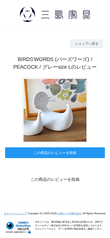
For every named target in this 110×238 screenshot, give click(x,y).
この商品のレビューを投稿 (55, 153)
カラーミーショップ (15, 213)
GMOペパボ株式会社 (70, 213)
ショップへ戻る (86, 43)
